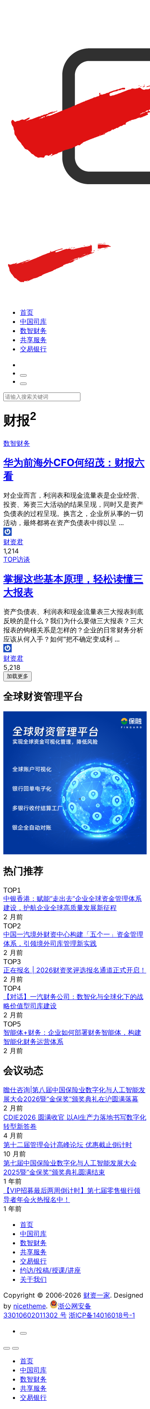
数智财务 (33, 330)
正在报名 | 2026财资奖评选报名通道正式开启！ (74, 970)
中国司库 (33, 321)
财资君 (13, 542)
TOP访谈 (16, 559)
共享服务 (33, 340)
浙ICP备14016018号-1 (102, 1315)
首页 (26, 312)
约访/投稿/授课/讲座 (50, 1270)
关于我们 (33, 1279)
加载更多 (17, 676)
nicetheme (29, 1306)
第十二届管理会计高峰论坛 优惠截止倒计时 (67, 1144)
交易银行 (33, 349)
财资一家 (96, 1295)
